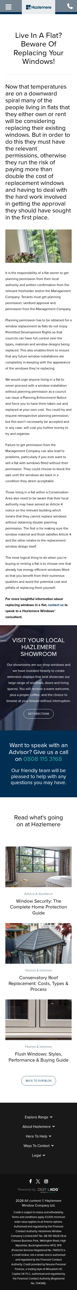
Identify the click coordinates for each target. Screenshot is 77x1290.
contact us (56, 605)
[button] (39, 714)
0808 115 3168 (42, 759)
